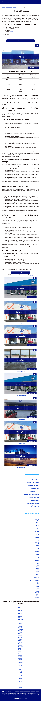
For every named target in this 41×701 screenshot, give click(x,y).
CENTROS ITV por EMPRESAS (32, 474)
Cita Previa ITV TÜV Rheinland (33, 482)
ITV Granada (20, 635)
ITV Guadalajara (20, 637)
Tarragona (37, 586)
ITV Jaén (19, 643)
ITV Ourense (20, 659)
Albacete (37, 522)
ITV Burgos (20, 621)
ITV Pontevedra (20, 662)
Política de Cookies (26, 691)
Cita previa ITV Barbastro (34, 499)
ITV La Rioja (20, 645)
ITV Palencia (20, 661)
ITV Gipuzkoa (20, 639)
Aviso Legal (33, 691)
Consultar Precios (20, 272)
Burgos (37, 533)
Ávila (38, 528)
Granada (14, 7)
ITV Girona (19, 633)
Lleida (38, 563)
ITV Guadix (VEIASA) (20, 347)
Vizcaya (37, 594)
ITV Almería (20, 611)
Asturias (37, 526)
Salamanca (37, 578)
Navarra (37, 572)
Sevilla (38, 583)
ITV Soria (19, 669)
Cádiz (38, 536)
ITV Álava (19, 607)
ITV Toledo (20, 675)
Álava (38, 520)
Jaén (38, 557)
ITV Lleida (19, 649)
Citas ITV (3, 7)
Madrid (37, 566)
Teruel (38, 588)
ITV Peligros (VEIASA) (20, 467)
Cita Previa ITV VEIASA (34, 496)
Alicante (37, 523)
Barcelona (37, 531)
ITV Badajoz (20, 616)
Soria (38, 585)
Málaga (37, 568)
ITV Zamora (20, 681)
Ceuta (38, 540)
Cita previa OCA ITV (35, 480)
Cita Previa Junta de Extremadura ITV (31, 494)
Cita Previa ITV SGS (35, 479)
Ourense (37, 574)
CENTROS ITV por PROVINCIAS (31, 513)
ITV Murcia (20, 656)
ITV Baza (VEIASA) (20, 299)
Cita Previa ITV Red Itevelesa (33, 485)
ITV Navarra (20, 658)
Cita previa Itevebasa (34, 500)
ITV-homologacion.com (5, 693)
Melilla (38, 569)
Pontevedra (36, 577)
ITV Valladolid (20, 678)
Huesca (37, 554)
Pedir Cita (20, 40)
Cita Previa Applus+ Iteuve (33, 508)
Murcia (37, 571)
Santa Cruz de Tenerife (34, 580)
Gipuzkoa (37, 546)
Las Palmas (37, 560)
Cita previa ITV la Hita (34, 505)
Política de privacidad (19, 691)
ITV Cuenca (20, 632)
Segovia (37, 582)
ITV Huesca (20, 642)
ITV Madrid (20, 653)
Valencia (37, 591)
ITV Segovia (20, 665)
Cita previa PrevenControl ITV (33, 486)
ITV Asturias (20, 613)
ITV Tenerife (20, 672)
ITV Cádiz (19, 624)
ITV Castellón (20, 627)
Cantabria (37, 537)
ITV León (19, 648)
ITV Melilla (20, 687)
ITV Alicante (20, 610)
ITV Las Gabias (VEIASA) (20, 395)
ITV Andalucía (9, 7)
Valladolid (37, 592)
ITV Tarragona (20, 671)
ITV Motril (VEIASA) (20, 419)
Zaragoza (37, 597)
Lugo (38, 565)
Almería (37, 525)
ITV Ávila (19, 614)
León (38, 562)
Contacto (37, 691)
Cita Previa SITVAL (35, 489)
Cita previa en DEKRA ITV (34, 497)
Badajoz (37, 529)
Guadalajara (36, 551)
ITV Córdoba (20, 630)
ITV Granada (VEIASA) (20, 323)
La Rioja (37, 559)
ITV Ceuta (19, 686)
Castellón (37, 539)
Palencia (37, 575)
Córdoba (37, 543)
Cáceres (37, 534)
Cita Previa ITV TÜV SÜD (34, 491)
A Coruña (37, 519)
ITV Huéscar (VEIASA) (20, 371)
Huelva (38, 552)
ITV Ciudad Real (20, 629)
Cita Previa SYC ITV (35, 493)
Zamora (37, 595)
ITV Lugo (19, 651)
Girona (38, 548)
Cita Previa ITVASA (35, 488)
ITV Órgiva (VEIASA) (20, 443)
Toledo (38, 589)
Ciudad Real (36, 542)
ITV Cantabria (20, 626)
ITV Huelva (19, 640)
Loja (31, 275)
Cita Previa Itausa (35, 502)
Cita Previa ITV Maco (35, 506)
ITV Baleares (20, 617)
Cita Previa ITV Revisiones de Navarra (31, 483)
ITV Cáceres (20, 623)
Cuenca (37, 545)
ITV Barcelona (20, 619)
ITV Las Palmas (20, 646)
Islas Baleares (36, 556)
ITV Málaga (20, 655)
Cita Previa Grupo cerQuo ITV (33, 503)
